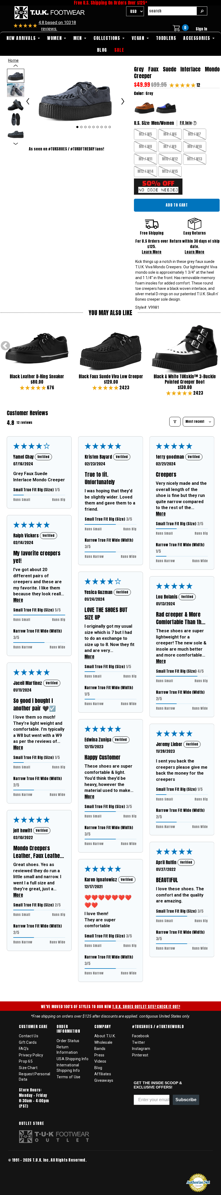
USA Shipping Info (73, 1059)
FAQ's (24, 1048)
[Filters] (175, 422)
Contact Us (28, 1036)
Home (13, 60)
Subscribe (185, 1099)
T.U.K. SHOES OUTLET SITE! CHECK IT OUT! (146, 1006)
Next (210, 346)
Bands (99, 1048)
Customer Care (33, 1026)
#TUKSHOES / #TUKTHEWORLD (158, 1026)
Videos (100, 1061)
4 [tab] (90, 127)
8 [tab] (106, 127)
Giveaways (103, 1080)
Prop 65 (26, 1061)
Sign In (201, 29)
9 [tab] (110, 127)
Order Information (68, 1029)
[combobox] (172, 10)
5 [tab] (94, 127)
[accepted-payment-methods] (24, 1167)
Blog (98, 1068)
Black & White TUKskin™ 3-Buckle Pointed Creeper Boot (185, 379)
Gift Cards (28, 1042)
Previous (5, 346)
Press (99, 1055)
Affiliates (102, 1074)
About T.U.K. (105, 1036)
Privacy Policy (31, 1055)
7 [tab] (102, 127)
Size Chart (28, 1068)
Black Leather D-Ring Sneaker (37, 376)
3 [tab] (86, 127)
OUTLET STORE (31, 1123)
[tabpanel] (75, 98)
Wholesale (103, 1042)
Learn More (151, 252)
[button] (183, 85)
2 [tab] (81, 127)
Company (102, 1026)
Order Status (68, 1041)
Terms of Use (68, 1077)
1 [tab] (77, 127)
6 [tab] (98, 127)
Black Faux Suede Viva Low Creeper (111, 376)
